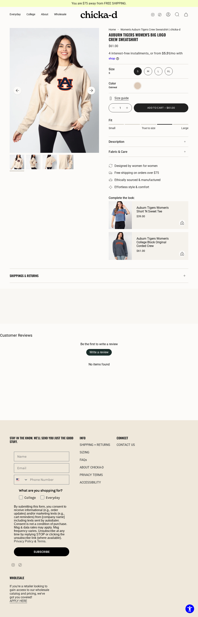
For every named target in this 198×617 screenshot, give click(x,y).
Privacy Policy (23, 541)
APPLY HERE (18, 601)
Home (112, 29)
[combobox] (21, 479)
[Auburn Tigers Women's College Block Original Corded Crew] (120, 246)
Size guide (121, 98)
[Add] (182, 223)
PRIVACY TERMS (91, 475)
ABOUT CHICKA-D (92, 467)
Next (91, 90)
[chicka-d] (99, 14)
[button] (15, 14)
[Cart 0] (186, 14)
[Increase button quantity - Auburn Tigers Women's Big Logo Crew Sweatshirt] (127, 107)
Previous (17, 90)
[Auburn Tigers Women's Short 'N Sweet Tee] (120, 215)
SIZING (84, 452)
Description (116, 142)
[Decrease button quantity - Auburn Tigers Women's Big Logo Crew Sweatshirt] (113, 107)
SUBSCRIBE (42, 552)
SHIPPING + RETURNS (95, 445)
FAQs (83, 460)
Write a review (99, 352)
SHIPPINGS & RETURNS (24, 275)
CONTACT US (126, 445)
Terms (41, 541)
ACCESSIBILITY (90, 482)
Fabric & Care (118, 152)
